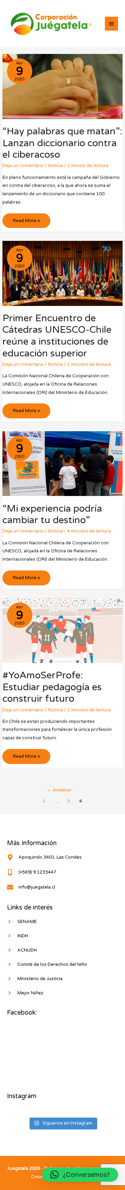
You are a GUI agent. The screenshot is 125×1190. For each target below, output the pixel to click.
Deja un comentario (23, 165)
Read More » (26, 223)
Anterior (59, 790)
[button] (80, 1175)
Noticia (55, 165)
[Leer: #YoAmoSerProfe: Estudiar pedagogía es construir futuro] (62, 630)
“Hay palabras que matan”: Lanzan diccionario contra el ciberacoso (62, 143)
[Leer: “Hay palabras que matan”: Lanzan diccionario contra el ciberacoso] (62, 86)
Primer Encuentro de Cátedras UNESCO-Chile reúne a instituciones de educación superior (56, 336)
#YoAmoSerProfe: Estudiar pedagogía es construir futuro (52, 687)
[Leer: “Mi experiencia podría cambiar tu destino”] (62, 463)
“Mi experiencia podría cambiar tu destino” (52, 514)
